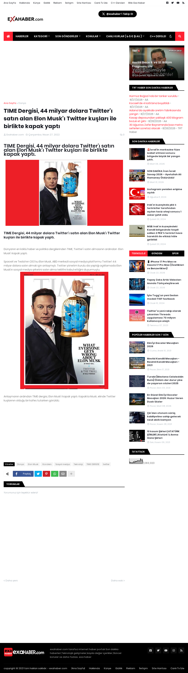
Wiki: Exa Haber (136, 2)
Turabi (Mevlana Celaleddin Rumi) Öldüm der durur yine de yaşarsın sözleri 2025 (165, 380)
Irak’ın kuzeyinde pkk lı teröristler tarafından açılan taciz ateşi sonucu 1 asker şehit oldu (164, 210)
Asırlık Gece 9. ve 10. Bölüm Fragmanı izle (152, 64)
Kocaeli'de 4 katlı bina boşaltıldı (149, 103)
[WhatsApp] (54, 474)
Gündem (47, 464)
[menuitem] (8, 36)
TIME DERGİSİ (93, 464)
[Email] (63, 474)
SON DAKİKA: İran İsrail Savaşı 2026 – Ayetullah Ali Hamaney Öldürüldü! (164, 174)
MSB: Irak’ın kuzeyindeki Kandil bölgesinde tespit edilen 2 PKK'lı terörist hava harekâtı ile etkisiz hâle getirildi (164, 233)
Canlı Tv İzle (101, 2)
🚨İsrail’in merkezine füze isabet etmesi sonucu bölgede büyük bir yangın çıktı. (163, 154)
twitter (106, 464)
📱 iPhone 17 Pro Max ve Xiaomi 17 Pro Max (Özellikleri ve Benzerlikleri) (165, 265)
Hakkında (24, 2)
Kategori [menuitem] (40, 36)
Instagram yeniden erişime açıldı (164, 191)
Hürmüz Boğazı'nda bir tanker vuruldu (153, 96)
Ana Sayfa (10, 2)
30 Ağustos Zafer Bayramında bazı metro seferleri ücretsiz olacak (156, 126)
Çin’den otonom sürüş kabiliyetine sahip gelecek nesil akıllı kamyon (164, 416)
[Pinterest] (46, 474)
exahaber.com (58, 668)
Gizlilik (47, 2)
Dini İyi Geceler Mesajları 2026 (163, 344)
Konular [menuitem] (92, 36)
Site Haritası (84, 2)
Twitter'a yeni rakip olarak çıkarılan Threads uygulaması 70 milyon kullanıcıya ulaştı (164, 316)
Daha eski (117, 580)
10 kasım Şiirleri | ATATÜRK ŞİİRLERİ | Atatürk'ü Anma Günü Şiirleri (163, 435)
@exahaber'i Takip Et (119, 14)
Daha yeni (12, 580)
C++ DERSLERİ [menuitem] (159, 36)
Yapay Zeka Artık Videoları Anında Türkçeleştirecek (164, 281)
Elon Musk (33, 464)
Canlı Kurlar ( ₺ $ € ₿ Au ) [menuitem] (124, 36)
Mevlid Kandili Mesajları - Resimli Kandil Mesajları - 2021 (163, 362)
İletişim (69, 2)
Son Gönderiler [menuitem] (66, 36)
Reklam (57, 2)
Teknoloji (78, 464)
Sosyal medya (62, 464)
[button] (170, 36)
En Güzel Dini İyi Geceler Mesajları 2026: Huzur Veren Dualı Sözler (165, 398)
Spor (175, 253)
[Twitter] (38, 474)
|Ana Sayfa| (78, 668)
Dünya (22, 103)
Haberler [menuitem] (22, 36)
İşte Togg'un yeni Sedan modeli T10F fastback (162, 297)
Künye (36, 2)
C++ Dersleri (118, 2)
